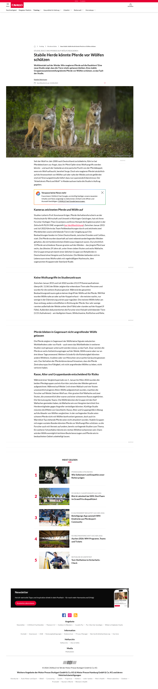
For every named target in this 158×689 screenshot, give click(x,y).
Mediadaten (69, 652)
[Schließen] (102, 192)
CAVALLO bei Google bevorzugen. (71, 201)
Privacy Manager (82, 634)
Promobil (55, 682)
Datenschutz (68, 634)
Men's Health (100, 679)
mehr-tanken (88, 679)
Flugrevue (68, 679)
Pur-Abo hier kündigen (94, 625)
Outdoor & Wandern (65, 625)
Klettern (78, 679)
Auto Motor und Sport (29, 679)
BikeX (42, 679)
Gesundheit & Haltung (51, 10)
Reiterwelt (77, 10)
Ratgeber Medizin (25, 10)
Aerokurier (15, 679)
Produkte (82, 1)
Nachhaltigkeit (11, 10)
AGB (41, 634)
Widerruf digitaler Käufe (114, 625)
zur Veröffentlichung (74, 225)
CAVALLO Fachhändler (35, 625)
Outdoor (124, 679)
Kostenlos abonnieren (25, 603)
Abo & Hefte (74, 643)
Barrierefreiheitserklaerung (100, 634)
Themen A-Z (50, 625)
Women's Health (81, 682)
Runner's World (67, 682)
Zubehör (67, 10)
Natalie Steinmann (40, 79)
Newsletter (21, 625)
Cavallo (59, 679)
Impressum (33, 634)
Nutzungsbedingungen (53, 634)
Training (36, 10)
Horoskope (90, 10)
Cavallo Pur (79, 625)
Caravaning (50, 679)
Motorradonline (113, 679)
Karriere (116, 634)
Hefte (76, 1)
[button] (69, 122)
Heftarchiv (64, 643)
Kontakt (23, 634)
